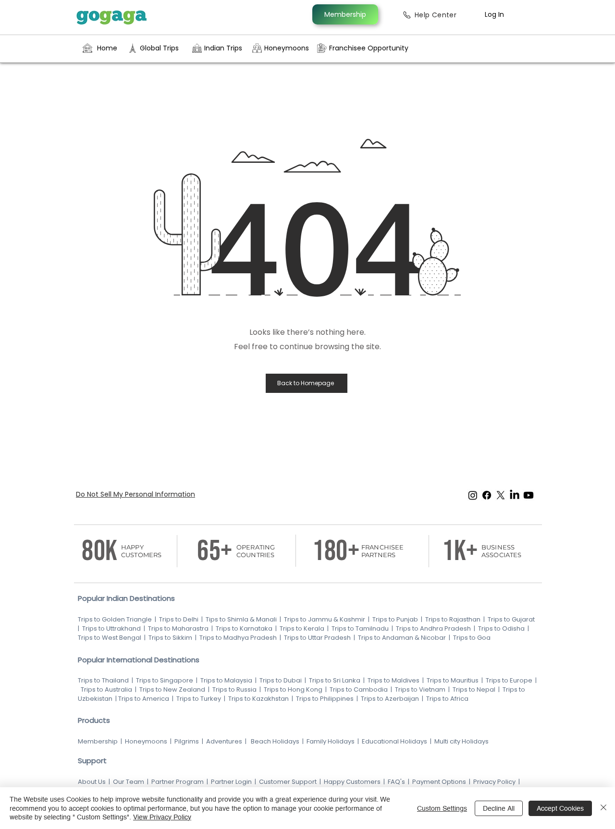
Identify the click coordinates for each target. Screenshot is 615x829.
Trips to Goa (472, 637)
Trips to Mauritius (453, 680)
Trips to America (143, 698)
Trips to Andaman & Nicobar (402, 637)
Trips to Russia (234, 689)
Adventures (224, 741)
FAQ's (396, 781)
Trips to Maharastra (178, 628)
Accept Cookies (560, 808)
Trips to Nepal (474, 689)
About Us (92, 781)
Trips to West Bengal (110, 637)
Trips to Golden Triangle (115, 619)
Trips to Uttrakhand (112, 628)
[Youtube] (528, 495)
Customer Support (288, 781)
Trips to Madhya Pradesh (238, 637)
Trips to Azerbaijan (390, 698)
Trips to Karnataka (244, 628)
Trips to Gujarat (511, 619)
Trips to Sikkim (169, 637)
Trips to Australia (105, 689)
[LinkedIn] (514, 495)
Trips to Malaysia (227, 680)
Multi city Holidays (461, 741)
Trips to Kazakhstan (258, 698)
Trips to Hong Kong (293, 689)
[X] (500, 495)
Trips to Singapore (165, 680)
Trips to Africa (448, 698)
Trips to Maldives (393, 680)
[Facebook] (486, 495)
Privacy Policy (494, 781)
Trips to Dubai (281, 680)
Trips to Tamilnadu (360, 628)
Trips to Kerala (302, 628)
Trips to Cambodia (359, 689)
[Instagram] (473, 495)
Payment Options (439, 781)
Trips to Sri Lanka (334, 680)
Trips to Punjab (395, 619)
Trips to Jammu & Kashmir (324, 619)
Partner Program (177, 781)
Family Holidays (331, 741)
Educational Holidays (394, 741)
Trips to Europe (509, 680)
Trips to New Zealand (171, 689)
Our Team (128, 781)
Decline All (499, 808)
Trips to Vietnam (420, 689)
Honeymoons (146, 741)
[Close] (603, 808)
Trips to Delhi (178, 619)
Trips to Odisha (501, 628)
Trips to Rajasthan (452, 619)
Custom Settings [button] (442, 808)
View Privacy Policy (162, 817)
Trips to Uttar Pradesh (317, 637)
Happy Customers (352, 781)
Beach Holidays (275, 741)
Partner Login (231, 781)
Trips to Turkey (198, 698)
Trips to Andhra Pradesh (433, 628)
